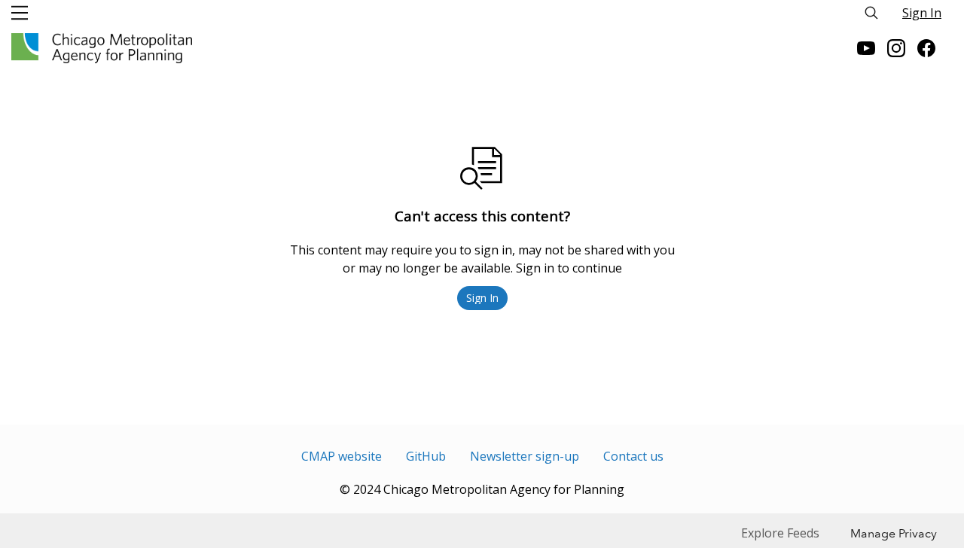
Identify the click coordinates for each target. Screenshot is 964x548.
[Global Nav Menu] (19, 13)
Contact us (633, 456)
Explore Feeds (780, 533)
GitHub (426, 456)
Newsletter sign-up (524, 456)
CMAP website (341, 456)
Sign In (921, 13)
